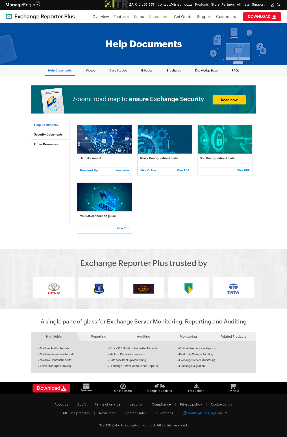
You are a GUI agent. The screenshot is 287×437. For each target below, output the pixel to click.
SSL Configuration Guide (217, 158)
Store (215, 4)
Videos (90, 70)
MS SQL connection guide (98, 216)
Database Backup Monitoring (127, 360)
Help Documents (60, 70)
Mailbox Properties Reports (57, 354)
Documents (159, 17)
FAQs (235, 70)
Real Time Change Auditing (196, 354)
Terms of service (107, 404)
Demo (139, 17)
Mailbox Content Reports (55, 360)
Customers (226, 17)
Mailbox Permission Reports (127, 354)
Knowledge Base (206, 70)
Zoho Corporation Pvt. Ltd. (134, 425)
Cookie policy (221, 404)
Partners (228, 4)
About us (61, 404)
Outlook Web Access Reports (197, 348)
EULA (81, 404)
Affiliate (243, 4)
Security (136, 404)
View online (122, 170)
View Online (148, 170)
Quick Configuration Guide (159, 158)
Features (121, 17)
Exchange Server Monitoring (197, 360)
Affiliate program (76, 413)
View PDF (183, 170)
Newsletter (107, 413)
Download (260, 16)
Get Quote (183, 17)
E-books (146, 70)
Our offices (164, 413)
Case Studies (118, 70)
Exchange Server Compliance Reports (133, 366)
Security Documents (48, 134)
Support (204, 17)
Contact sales (136, 413)
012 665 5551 (142, 4)
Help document (90, 158)
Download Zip (89, 170)
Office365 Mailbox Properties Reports (133, 348)
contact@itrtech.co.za (175, 4)
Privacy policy (191, 404)
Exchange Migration (192, 366)
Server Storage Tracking (55, 366)
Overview (101, 17)
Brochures (174, 70)
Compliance (161, 404)
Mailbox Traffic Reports (55, 348)
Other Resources (46, 144)
